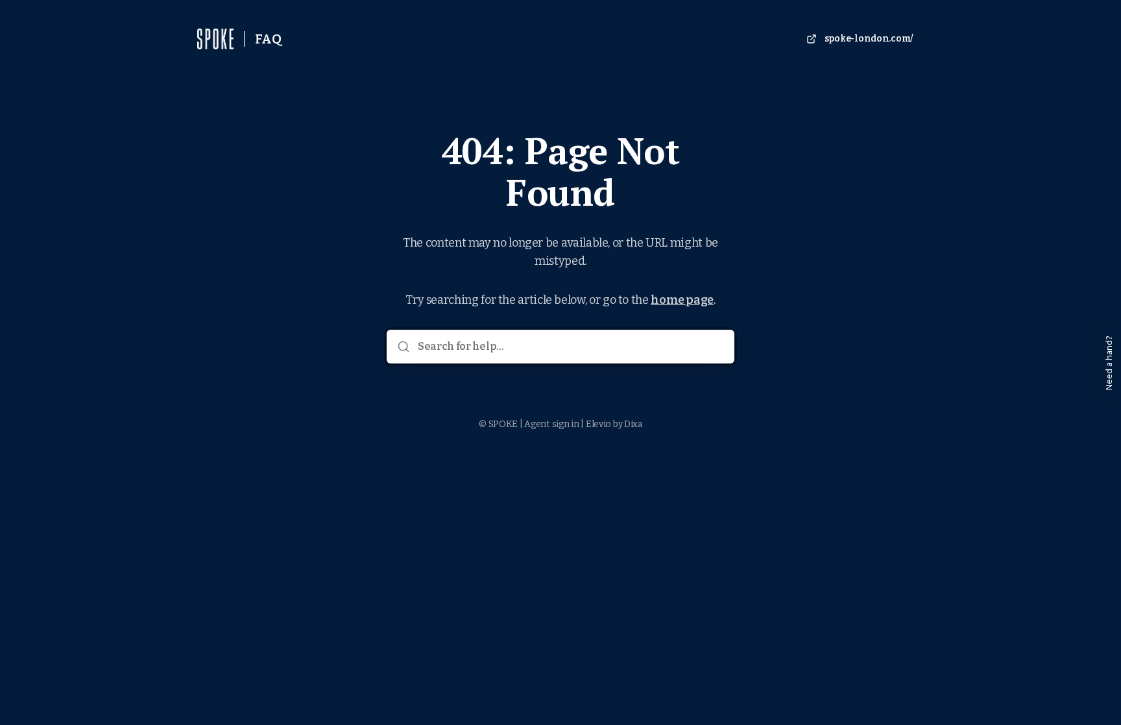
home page (682, 300)
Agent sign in (551, 424)
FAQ (268, 39)
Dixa (633, 424)
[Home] (215, 39)
